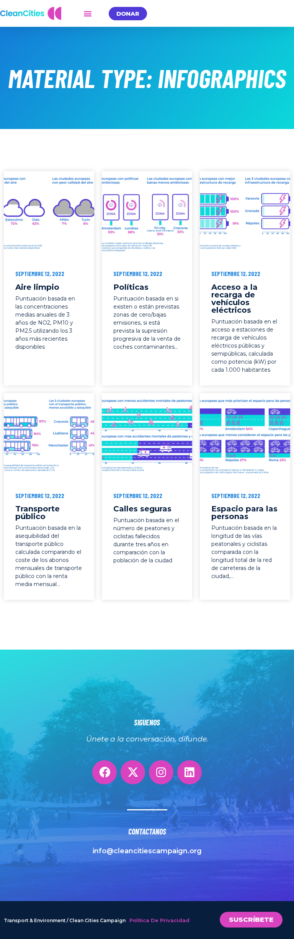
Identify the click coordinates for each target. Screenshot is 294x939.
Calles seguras (142, 508)
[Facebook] (104, 772)
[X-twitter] (133, 772)
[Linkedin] (189, 772)
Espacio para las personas (244, 512)
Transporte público (37, 512)
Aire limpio (37, 287)
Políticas (131, 287)
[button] (87, 13)
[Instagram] (161, 772)
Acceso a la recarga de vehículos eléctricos (234, 299)
